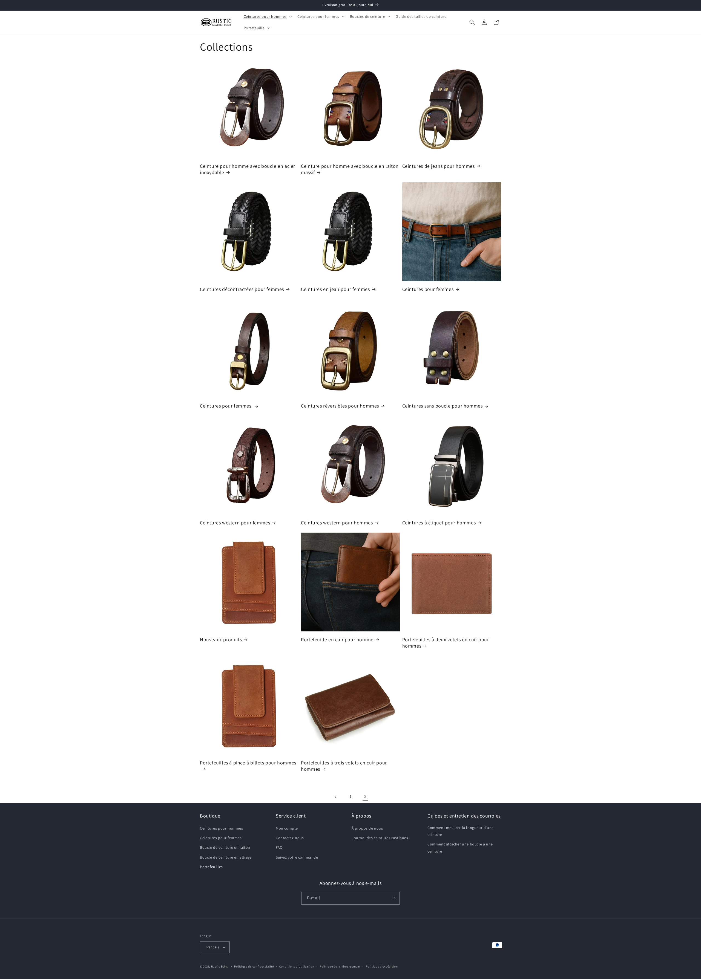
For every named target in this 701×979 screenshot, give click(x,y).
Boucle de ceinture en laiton (225, 847)
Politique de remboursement (340, 966)
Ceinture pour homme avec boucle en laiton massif (350, 169)
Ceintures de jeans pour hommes (438, 166)
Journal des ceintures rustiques (380, 837)
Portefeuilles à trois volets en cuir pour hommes (344, 765)
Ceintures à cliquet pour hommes (439, 522)
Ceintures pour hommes (221, 828)
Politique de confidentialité (254, 966)
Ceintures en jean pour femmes (335, 289)
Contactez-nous (290, 837)
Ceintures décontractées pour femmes (242, 289)
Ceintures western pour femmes (235, 522)
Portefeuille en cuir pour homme (337, 639)
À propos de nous (367, 828)
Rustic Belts (219, 966)
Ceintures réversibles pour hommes (340, 406)
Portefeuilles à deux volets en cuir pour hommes (445, 642)
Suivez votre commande (297, 857)
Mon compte (287, 828)
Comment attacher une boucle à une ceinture (460, 847)
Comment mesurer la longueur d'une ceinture (460, 831)
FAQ (279, 847)
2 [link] (365, 796)
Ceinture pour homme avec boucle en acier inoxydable (247, 169)
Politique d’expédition (382, 966)
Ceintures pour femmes (428, 289)
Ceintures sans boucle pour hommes (442, 406)
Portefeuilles (211, 866)
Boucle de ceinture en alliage (225, 857)
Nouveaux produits (221, 639)
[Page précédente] (336, 797)
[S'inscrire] (393, 898)
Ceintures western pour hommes (337, 522)
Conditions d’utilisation (296, 966)
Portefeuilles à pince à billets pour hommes (248, 762)
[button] (267, 16)
